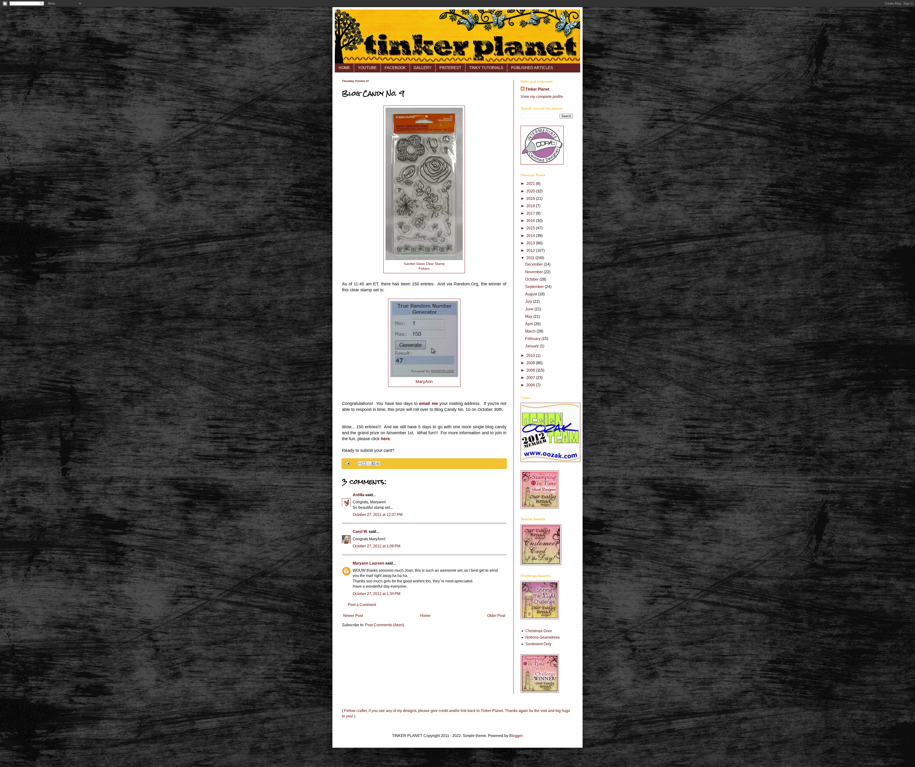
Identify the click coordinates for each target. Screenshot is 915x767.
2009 (531, 363)
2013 (531, 243)
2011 (530, 258)
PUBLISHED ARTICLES (532, 68)
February (533, 339)
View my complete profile (542, 97)
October (532, 279)
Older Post (496, 616)
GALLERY (423, 68)
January (532, 346)
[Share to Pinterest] (378, 463)
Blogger (515, 736)
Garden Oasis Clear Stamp (424, 264)
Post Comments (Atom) (384, 625)
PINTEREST (450, 68)
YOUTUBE (367, 68)
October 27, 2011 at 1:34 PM (376, 594)
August (531, 294)
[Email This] (359, 463)
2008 (531, 370)
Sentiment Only (538, 644)
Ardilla (358, 495)
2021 (531, 184)
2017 (531, 213)
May (529, 316)
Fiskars (424, 268)
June (529, 309)
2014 (531, 236)
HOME (344, 68)
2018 (531, 206)
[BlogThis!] (364, 463)
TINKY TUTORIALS (486, 68)
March (531, 331)
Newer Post (353, 616)
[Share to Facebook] (373, 463)
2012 (531, 250)
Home (425, 616)
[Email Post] (347, 463)
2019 (531, 199)
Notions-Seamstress (542, 637)
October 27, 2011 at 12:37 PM (377, 515)
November (534, 272)
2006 (531, 385)
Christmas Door (538, 631)
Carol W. (360, 532)
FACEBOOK (395, 68)
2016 (531, 221)
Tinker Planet (537, 89)
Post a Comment (362, 605)
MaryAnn (424, 381)
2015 (531, 228)
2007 (531, 378)
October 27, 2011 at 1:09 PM (376, 546)
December (534, 264)
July (529, 301)
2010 (531, 355)
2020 (531, 191)
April (529, 324)
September (535, 287)
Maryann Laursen (368, 563)
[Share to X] (368, 463)
